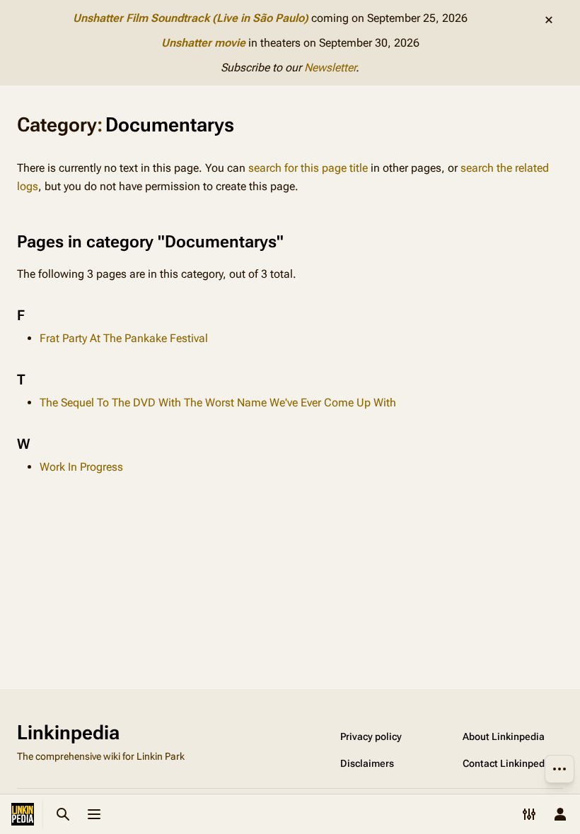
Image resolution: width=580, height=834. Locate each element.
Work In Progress (81, 467)
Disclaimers (367, 763)
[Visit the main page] (22, 814)
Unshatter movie (203, 42)
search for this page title (308, 168)
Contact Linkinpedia (508, 763)
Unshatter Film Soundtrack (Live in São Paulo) (190, 18)
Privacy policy (371, 736)
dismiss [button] (548, 19)
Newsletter (330, 67)
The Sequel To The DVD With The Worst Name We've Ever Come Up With (218, 402)
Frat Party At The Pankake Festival (124, 338)
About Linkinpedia (504, 736)
